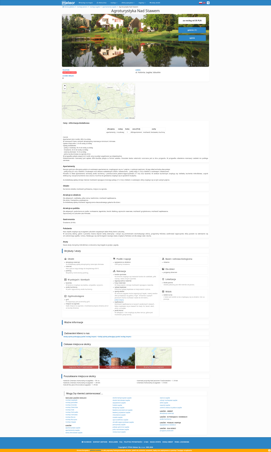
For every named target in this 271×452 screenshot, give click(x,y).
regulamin (113, 442)
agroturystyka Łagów (73, 428)
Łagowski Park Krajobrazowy (80, 367)
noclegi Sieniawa (71, 415)
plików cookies (95, 450)
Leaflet (126, 118)
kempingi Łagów (118, 408)
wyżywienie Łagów (119, 403)
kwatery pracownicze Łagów (122, 410)
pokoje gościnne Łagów (121, 427)
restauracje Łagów (119, 432)
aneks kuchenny (165, 419)
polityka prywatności (133, 442)
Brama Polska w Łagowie (154, 367)
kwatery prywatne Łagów (121, 412)
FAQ (120, 442)
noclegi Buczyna (71, 419)
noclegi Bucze (70, 417)
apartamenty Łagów (73, 430)
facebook (87, 442)
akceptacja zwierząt (167, 413)
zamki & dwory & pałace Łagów (171, 408)
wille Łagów (164, 403)
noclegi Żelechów (72, 407)
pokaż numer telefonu (69, 72)
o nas (146, 442)
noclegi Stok (70, 410)
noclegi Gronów (71, 405)
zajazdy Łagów (165, 405)
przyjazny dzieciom (166, 431)
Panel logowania (182, 442)
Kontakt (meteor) (100, 442)
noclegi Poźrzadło (72, 412)
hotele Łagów (117, 405)
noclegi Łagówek (71, 400)
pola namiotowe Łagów (121, 429)
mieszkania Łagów (119, 415)
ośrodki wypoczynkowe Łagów (123, 422)
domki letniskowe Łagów (121, 400)
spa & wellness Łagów (120, 420)
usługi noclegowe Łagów (168, 400)
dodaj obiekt (167, 442)
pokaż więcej (119, 300)
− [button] (65, 88)
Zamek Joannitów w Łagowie (117, 367)
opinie (192, 38)
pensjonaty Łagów (119, 425)
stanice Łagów (165, 398)
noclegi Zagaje (71, 422)
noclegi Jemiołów (71, 402)
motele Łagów (117, 417)
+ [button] (65, 85)
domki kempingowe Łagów (122, 398)
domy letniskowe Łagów (74, 433)
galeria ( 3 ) (192, 30)
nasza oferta (155, 442)
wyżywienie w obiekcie (168, 425)
